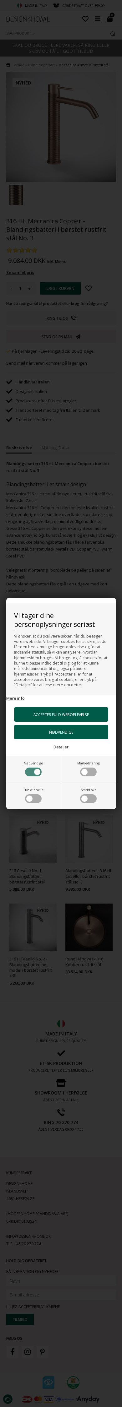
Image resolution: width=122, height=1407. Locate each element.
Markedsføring (88, 763)
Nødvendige (33, 763)
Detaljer (61, 747)
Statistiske (88, 790)
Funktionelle (33, 790)
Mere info (15, 698)
